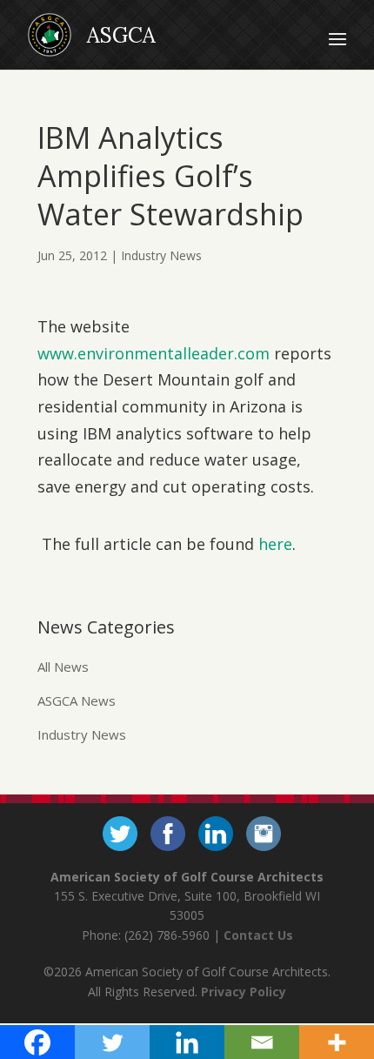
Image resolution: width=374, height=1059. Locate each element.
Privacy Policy (243, 991)
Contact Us (258, 935)
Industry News (161, 255)
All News (63, 666)
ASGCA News (76, 700)
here (275, 543)
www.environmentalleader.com (153, 353)
